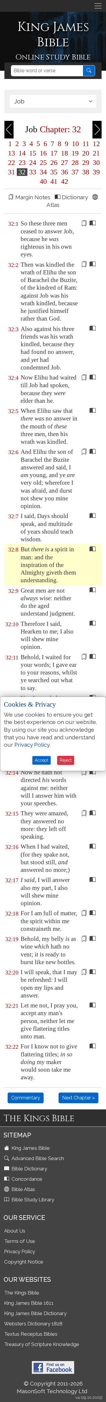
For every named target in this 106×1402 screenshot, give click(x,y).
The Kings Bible (21, 1293)
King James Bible (30, 1148)
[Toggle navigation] (98, 5)
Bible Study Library (32, 1200)
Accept (41, 760)
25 (43, 162)
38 (85, 172)
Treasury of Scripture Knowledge (41, 1344)
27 (64, 162)
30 (95, 162)
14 (22, 153)
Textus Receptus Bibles (30, 1334)
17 (54, 153)
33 (32, 172)
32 (22, 172)
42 (63, 181)
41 (54, 181)
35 (54, 172)
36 (64, 172)
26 (54, 162)
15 (32, 153)
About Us (14, 1231)
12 (95, 144)
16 (43, 153)
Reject (66, 760)
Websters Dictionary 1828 (33, 1324)
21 (95, 153)
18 (64, 153)
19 (75, 153)
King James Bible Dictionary (35, 1313)
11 (86, 144)
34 (43, 172)
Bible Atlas (22, 1189)
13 (11, 153)
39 (95, 172)
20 (85, 153)
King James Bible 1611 (29, 1303)
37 (75, 172)
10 (75, 144)
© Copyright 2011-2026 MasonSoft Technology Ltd (52, 1387)
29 (85, 162)
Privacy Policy (19, 1251)
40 (43, 181)
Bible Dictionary (28, 1169)
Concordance (26, 1179)
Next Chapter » (78, 1098)
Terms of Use (19, 1241)
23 (22, 162)
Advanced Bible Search (37, 1158)
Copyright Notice (23, 1262)
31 (11, 172)
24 (32, 162)
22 (11, 162)
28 (75, 162)
